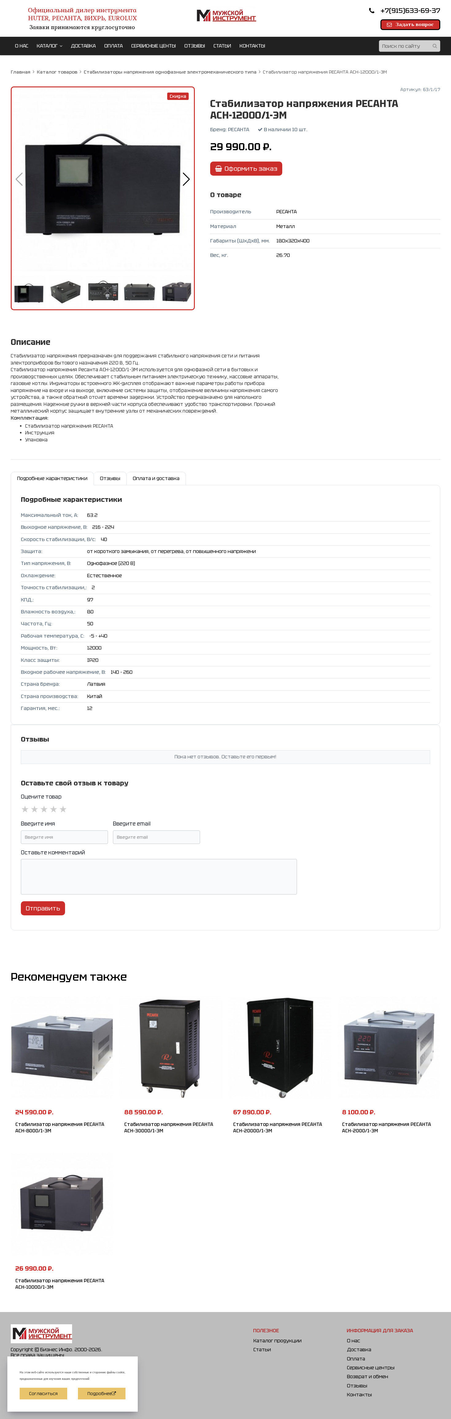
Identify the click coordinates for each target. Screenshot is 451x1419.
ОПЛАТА (113, 46)
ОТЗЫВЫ (194, 46)
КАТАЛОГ (47, 46)
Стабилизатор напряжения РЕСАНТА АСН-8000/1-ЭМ (59, 1127)
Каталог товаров (57, 72)
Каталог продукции (277, 1340)
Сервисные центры (371, 1367)
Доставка (359, 1349)
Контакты (359, 1394)
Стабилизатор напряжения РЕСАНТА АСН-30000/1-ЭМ (168, 1127)
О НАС (21, 46)
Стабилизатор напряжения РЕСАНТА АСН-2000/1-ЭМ (386, 1127)
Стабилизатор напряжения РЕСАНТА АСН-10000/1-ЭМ (59, 1284)
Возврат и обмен (367, 1376)
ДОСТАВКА (83, 46)
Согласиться (43, 1393)
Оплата (356, 1359)
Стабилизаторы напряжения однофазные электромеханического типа (170, 72)
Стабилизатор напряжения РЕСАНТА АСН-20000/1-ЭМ (277, 1127)
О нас (353, 1340)
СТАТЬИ (222, 46)
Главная (20, 72)
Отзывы (357, 1386)
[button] (186, 179)
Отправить (43, 908)
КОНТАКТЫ (252, 46)
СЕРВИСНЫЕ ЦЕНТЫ (153, 46)
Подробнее (99, 1393)
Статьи (262, 1349)
